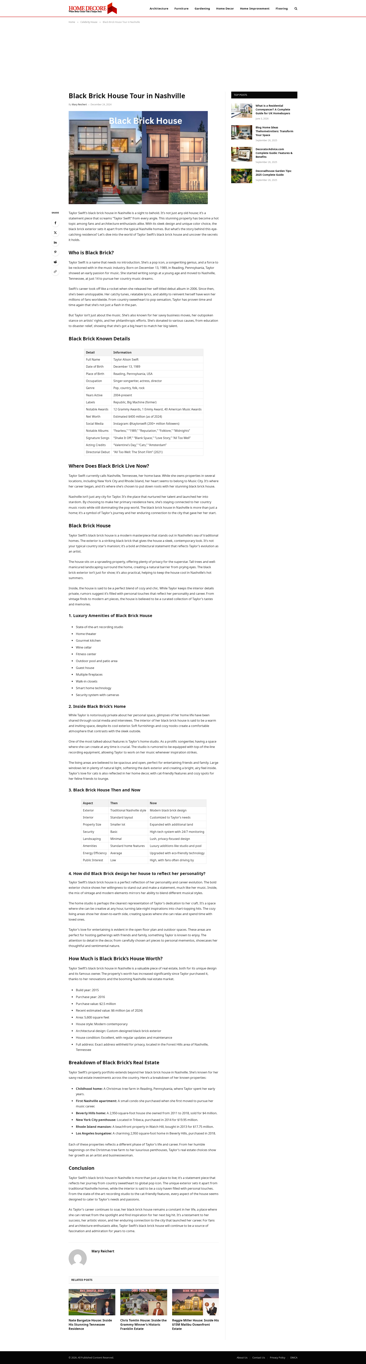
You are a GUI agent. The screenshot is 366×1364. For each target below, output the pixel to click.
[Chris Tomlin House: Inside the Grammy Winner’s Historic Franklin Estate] (143, 1302)
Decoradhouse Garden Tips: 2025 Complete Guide (274, 172)
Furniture (181, 8)
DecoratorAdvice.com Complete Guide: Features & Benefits (274, 153)
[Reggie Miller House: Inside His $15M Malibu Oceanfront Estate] (195, 1302)
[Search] (295, 8)
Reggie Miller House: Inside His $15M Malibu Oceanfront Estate (195, 1324)
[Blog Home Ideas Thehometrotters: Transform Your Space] (241, 132)
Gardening (202, 8)
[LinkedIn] (55, 242)
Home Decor (225, 8)
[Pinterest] (55, 252)
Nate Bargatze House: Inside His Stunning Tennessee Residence (90, 1324)
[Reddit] (55, 262)
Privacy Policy (277, 1357)
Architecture (159, 8)
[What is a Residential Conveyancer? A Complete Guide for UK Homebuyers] (241, 110)
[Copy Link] (55, 271)
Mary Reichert (79, 104)
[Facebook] (55, 223)
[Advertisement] (183, 57)
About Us (242, 1357)
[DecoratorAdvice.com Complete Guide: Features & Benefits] (241, 154)
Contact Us (258, 1357)
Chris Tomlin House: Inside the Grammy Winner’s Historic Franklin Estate (143, 1324)
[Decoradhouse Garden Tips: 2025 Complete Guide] (241, 176)
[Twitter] (55, 232)
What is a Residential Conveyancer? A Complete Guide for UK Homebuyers (273, 109)
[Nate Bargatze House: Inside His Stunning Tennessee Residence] (92, 1302)
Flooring (282, 8)
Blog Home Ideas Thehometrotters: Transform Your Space (274, 131)
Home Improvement (255, 8)
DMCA (293, 1357)
